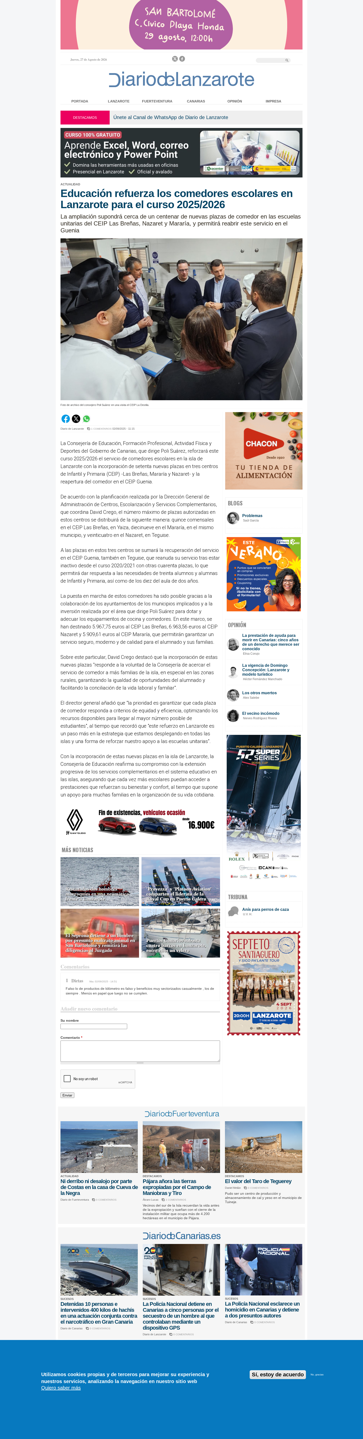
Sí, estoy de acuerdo (278, 1374)
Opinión (234, 101)
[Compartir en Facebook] (65, 422)
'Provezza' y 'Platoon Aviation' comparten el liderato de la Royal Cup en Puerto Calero (179, 893)
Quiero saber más (61, 1387)
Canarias (196, 101)
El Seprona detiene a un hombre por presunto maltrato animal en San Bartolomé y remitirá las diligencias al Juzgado (100, 943)
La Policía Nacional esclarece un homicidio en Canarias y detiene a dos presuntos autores (262, 1310)
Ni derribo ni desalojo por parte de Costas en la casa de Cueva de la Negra (99, 1187)
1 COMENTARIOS (101, 428)
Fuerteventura (157, 101)
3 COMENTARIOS (176, 1199)
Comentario (71, 1038)
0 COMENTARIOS (106, 1199)
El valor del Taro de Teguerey (258, 1181)
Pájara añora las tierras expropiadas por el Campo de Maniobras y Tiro (177, 1187)
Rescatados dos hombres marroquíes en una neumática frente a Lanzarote (97, 893)
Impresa (273, 101)
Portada (79, 101)
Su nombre (69, 1020)
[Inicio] (181, 87)
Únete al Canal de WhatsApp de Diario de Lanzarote (170, 117)
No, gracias (317, 1374)
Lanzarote (118, 101)
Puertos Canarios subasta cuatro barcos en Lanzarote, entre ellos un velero (176, 945)
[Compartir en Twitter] (76, 422)
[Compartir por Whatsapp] (86, 422)
